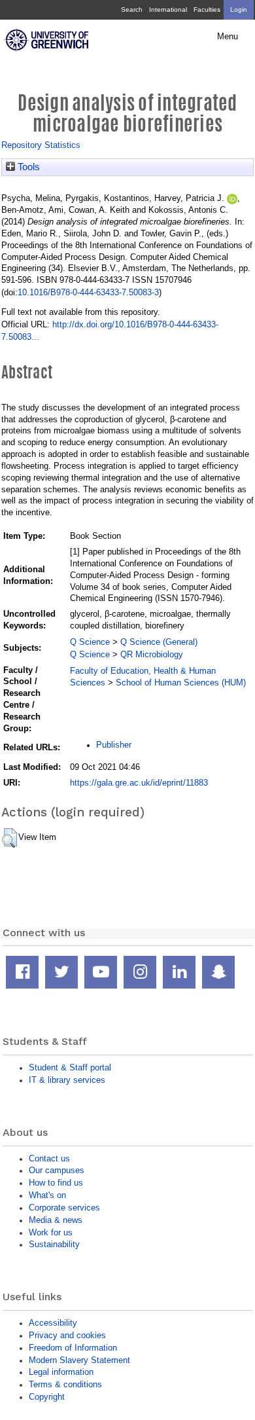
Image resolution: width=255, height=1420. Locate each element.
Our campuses (56, 1170)
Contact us (49, 1158)
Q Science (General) (158, 642)
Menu (227, 36)
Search (132, 9)
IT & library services (67, 1080)
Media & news (55, 1220)
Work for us (51, 1232)
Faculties (207, 9)
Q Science (90, 642)
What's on (47, 1195)
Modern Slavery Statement (79, 1360)
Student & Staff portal (70, 1067)
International (168, 9)
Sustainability (54, 1244)
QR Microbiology (151, 654)
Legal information (61, 1372)
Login (238, 9)
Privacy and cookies (67, 1335)
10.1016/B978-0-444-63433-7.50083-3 (88, 292)
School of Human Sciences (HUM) (181, 682)
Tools (27, 167)
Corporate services (64, 1207)
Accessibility (53, 1323)
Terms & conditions (65, 1384)
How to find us (56, 1183)
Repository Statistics (40, 145)
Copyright (47, 1397)
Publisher (113, 745)
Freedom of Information (73, 1348)
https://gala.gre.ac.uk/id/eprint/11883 (139, 783)
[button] (9, 838)
